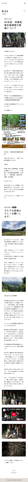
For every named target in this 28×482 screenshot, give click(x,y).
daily (24, 10)
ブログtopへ (14, 472)
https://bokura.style (10, 258)
